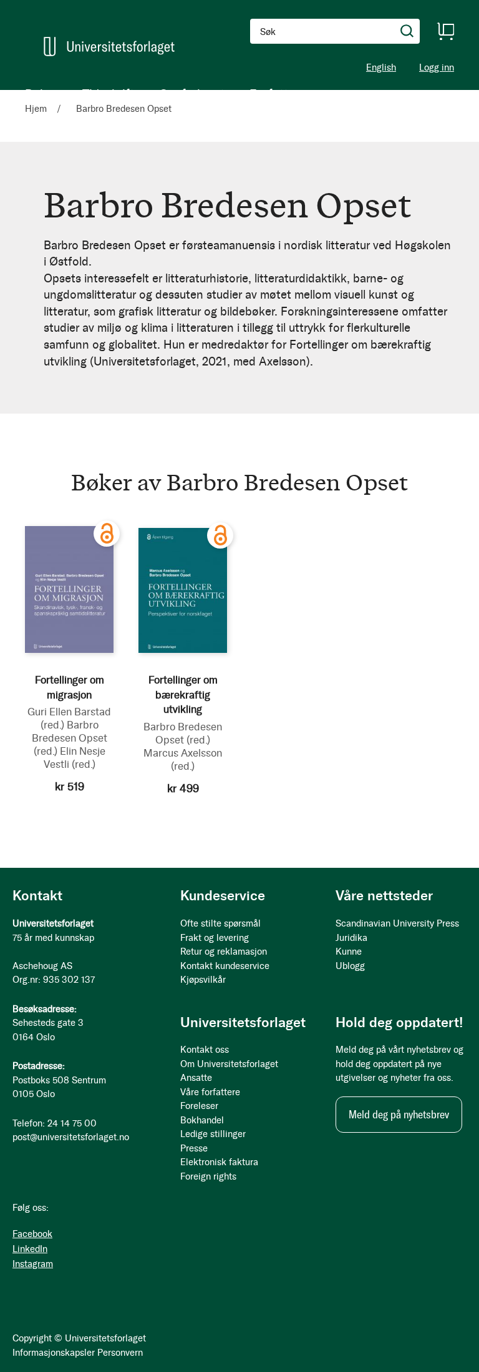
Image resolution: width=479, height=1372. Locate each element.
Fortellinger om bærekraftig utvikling (183, 695)
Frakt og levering (214, 937)
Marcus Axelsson (182, 759)
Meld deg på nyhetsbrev (399, 1114)
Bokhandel (202, 1120)
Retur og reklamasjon (223, 951)
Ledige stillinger (213, 1134)
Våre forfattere (210, 1092)
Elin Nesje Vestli (74, 757)
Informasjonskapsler (53, 1352)
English (381, 67)
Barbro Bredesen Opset (69, 737)
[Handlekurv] (445, 31)
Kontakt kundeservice (224, 966)
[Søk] (407, 31)
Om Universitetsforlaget (229, 1064)
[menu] (162, 94)
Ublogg (350, 966)
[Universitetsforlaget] (109, 46)
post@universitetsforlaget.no (70, 1137)
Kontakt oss (204, 1049)
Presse (194, 1148)
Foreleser (199, 1105)
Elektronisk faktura (219, 1162)
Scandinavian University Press (397, 923)
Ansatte (196, 1077)
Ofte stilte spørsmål (220, 923)
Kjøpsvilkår (203, 979)
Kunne (349, 951)
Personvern (120, 1352)
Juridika (351, 937)
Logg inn (436, 67)
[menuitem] (41, 94)
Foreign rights (208, 1176)
